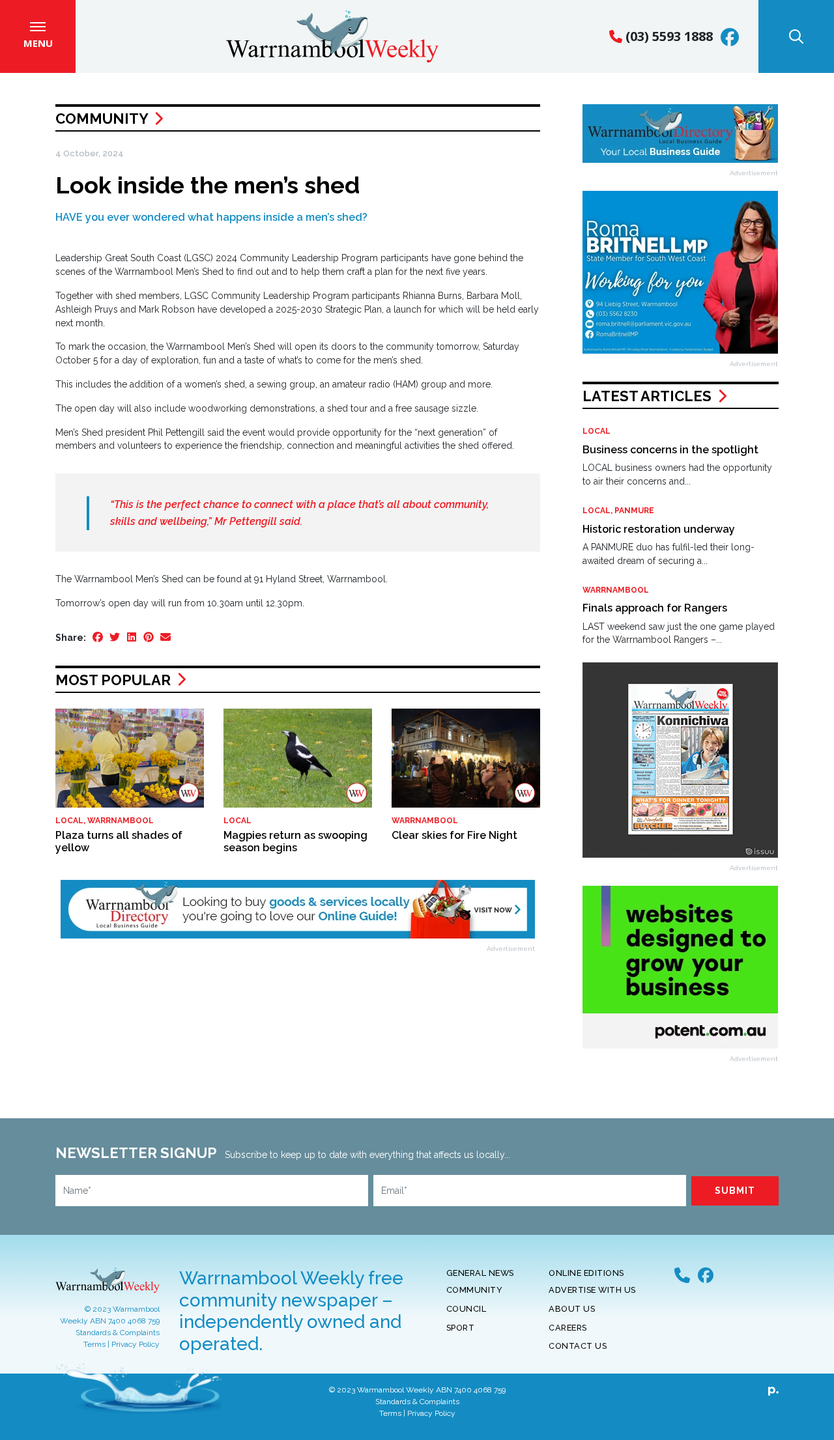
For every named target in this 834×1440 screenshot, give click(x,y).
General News (480, 1273)
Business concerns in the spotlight (670, 450)
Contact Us (578, 1346)
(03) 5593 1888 (667, 36)
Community (101, 118)
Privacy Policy (135, 1344)
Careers (568, 1328)
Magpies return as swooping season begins (295, 841)
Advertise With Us (592, 1290)
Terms (94, 1344)
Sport (460, 1328)
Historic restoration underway (658, 529)
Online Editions (586, 1273)
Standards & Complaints (118, 1332)
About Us (572, 1309)
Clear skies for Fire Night (454, 835)
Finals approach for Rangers (654, 608)
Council (466, 1309)
